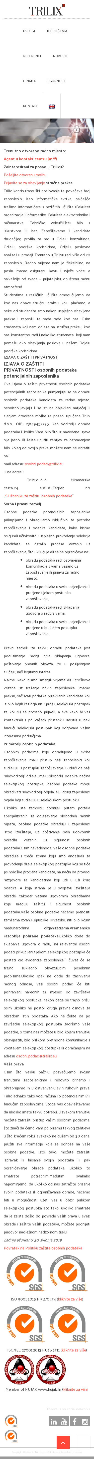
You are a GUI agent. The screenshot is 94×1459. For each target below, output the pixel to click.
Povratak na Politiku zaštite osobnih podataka (43, 1247)
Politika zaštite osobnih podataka (64, 1452)
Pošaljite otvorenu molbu (25, 174)
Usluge (29, 31)
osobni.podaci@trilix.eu (44, 463)
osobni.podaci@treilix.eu (36, 1055)
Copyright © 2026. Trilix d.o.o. (29, 1452)
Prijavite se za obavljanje (24, 182)
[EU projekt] (83, 1442)
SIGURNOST (56, 81)
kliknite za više (70, 1298)
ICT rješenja (57, 31)
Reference (32, 56)
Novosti (60, 56)
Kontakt (30, 106)
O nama (29, 81)
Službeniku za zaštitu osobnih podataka (38, 495)
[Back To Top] (63, 1442)
